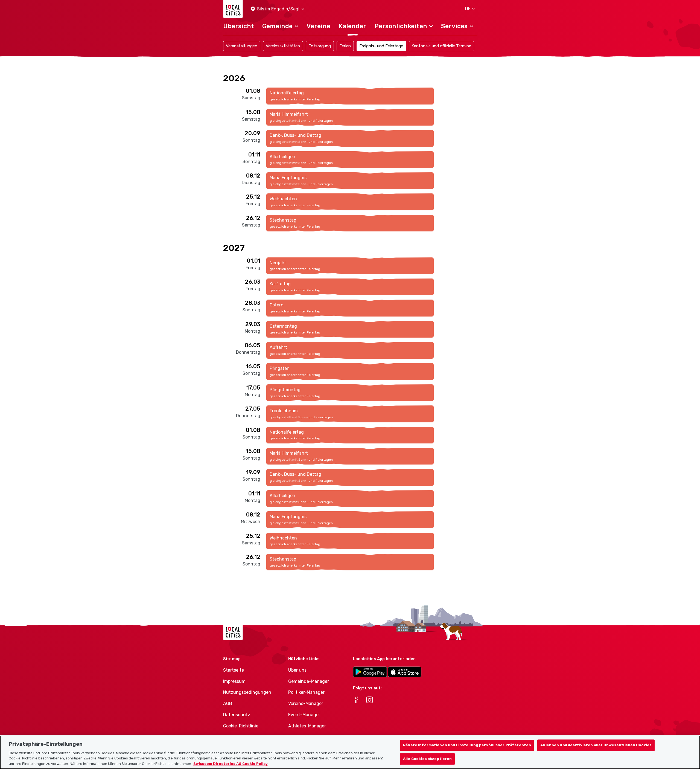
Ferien (345, 45)
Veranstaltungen (241, 45)
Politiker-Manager (306, 692)
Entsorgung (319, 45)
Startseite (233, 670)
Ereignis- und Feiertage (381, 45)
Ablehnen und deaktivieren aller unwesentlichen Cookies (596, 745)
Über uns (297, 670)
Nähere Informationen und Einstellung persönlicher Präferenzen (467, 745)
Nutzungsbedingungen (247, 692)
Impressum (234, 681)
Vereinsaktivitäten (283, 45)
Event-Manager (304, 714)
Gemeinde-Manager (308, 681)
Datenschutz (236, 714)
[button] (277, 9)
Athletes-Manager (307, 726)
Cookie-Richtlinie (240, 726)
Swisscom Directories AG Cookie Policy (230, 763)
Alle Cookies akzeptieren (427, 759)
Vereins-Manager (305, 703)
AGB (227, 703)
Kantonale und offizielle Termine (441, 45)
